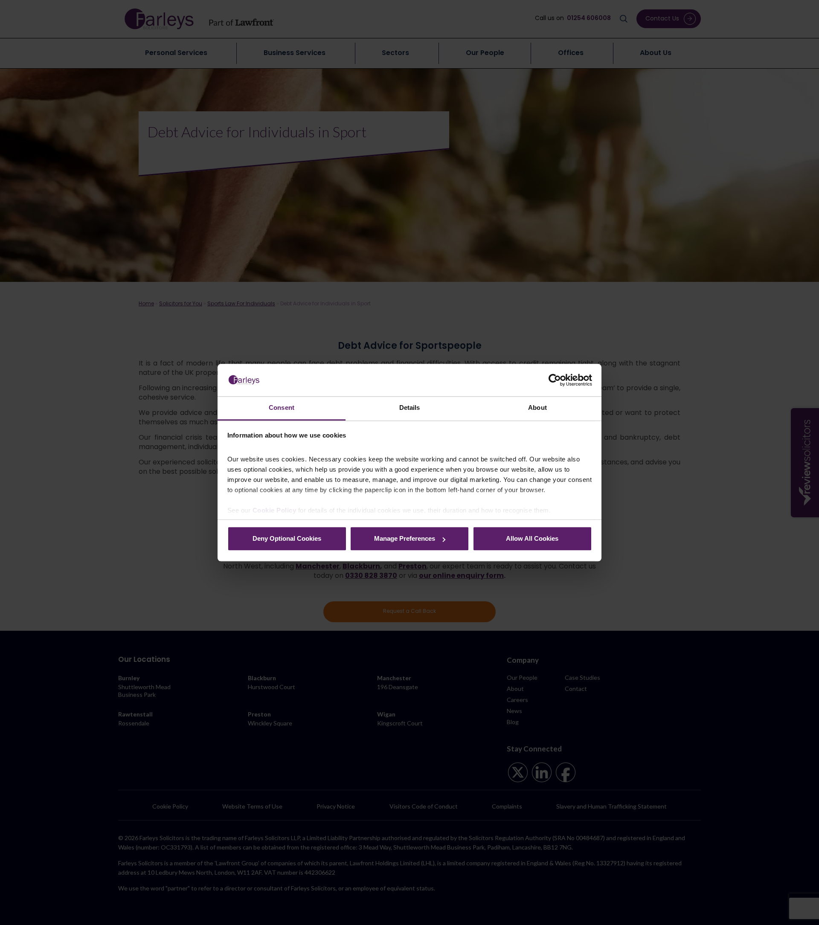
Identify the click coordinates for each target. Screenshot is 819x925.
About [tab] (537, 408)
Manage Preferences (404, 538)
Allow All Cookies (532, 538)
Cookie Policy (274, 510)
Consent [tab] (281, 408)
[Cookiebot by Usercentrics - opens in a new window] (554, 380)
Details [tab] (409, 408)
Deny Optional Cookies (287, 538)
